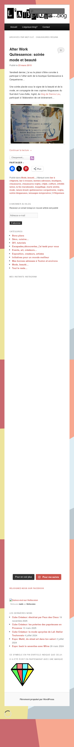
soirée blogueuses (18, 192)
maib (21, 604)
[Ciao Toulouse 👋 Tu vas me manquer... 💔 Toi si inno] (37, 523)
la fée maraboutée (25, 186)
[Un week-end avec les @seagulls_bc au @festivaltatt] (37, 328)
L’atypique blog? (30, 26)
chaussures (15, 183)
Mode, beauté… (20, 264)
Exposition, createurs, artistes (28, 253)
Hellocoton (31, 604)
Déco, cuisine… (20, 239)
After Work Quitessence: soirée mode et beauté (26, 54)
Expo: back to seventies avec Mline (30, 646)
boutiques (56, 180)
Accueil (13, 26)
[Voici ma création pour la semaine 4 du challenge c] (37, 426)
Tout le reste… (19, 268)
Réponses (58, 192)
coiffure (52, 183)
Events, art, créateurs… (24, 250)
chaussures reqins (31, 183)
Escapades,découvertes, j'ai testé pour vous (35, 246)
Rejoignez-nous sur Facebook (26, 588)
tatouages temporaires (40, 192)
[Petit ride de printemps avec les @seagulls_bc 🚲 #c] (37, 361)
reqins (60, 189)
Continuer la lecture (20, 150)
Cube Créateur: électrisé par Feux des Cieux (35, 617)
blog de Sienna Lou (50, 94)
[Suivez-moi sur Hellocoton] (23, 600)
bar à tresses (26, 180)
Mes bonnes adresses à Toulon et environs (35, 260)
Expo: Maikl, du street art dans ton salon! (34, 639)
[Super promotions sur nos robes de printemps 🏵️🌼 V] (37, 296)
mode (12, 189)
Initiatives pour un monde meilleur (30, 257)
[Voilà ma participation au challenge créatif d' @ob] (37, 491)
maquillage (40, 186)
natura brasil (22, 189)
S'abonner (16, 223)
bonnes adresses (42, 180)
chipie (44, 183)
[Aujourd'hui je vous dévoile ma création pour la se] (37, 458)
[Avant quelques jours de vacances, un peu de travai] (37, 556)
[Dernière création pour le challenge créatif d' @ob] (37, 393)
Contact (46, 26)
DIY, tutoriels (19, 242)
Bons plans (18, 235)
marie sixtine (53, 186)
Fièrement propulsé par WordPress (37, 699)
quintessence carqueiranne (42, 189)
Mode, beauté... (28, 177)
